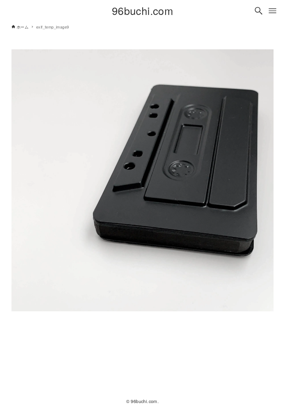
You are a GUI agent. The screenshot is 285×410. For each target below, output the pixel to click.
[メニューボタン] (272, 11)
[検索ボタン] (259, 11)
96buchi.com (142, 10)
